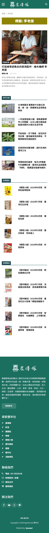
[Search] (46, 4)
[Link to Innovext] (29, 528)
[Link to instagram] (14, 505)
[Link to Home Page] (24, 4)
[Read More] (24, 47)
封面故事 (5, 62)
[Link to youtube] (9, 505)
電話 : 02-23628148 (13, 473)
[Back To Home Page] (24, 368)
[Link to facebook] (4, 505)
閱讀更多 (8, 406)
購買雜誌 (9, 486)
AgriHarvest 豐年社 (31, 522)
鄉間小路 (5, 73)
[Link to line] (19, 505)
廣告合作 (9, 482)
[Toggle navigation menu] (4, 4)
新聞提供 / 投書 (11, 478)
